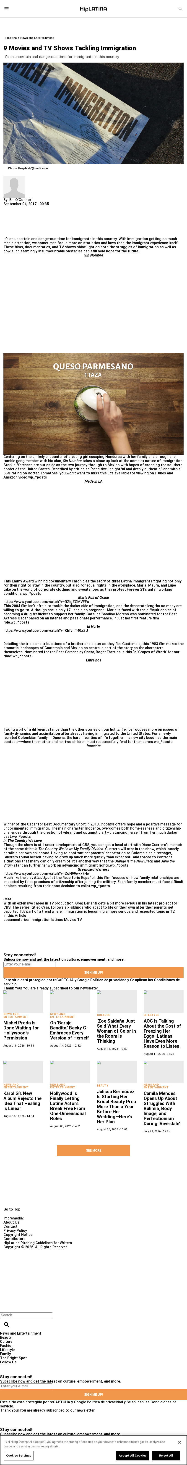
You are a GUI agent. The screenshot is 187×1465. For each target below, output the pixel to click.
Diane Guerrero (154, 845)
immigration (137, 239)
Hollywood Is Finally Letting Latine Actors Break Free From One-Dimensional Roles (68, 1106)
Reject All (166, 1455)
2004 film (19, 606)
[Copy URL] (14, 221)
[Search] (180, 9)
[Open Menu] (6, 9)
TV (79, 920)
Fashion (6, 1345)
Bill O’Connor (20, 200)
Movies (70, 920)
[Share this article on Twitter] (31, 208)
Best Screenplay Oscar (75, 652)
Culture (103, 1015)
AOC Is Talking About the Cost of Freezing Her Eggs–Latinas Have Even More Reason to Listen (162, 1033)
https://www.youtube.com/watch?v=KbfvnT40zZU (45, 630)
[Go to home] (93, 1188)
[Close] (180, 1442)
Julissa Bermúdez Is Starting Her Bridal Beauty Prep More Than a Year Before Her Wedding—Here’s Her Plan (116, 1106)
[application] (93, 404)
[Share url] (8, 232)
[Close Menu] (5, 1307)
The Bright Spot (13, 1358)
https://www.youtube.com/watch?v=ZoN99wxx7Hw (46, 873)
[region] (93, 1450)
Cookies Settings (18, 1455)
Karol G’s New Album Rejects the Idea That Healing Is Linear (22, 1101)
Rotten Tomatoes (43, 473)
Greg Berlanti (86, 903)
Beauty (102, 1085)
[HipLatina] (93, 8)
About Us (11, 1222)
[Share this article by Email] (42, 208)
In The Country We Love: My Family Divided (68, 849)
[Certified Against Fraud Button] (19, 1251)
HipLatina (10, 38)
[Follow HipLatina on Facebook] (5, 1366)
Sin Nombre (72, 461)
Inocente (107, 824)
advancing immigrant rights (85, 865)
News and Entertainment (37, 38)
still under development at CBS (63, 845)
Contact (10, 1226)
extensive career (30, 903)
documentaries (16, 920)
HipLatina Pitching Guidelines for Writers (37, 1243)
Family (5, 1354)
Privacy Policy (15, 1230)
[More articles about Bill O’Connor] (14, 178)
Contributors (14, 1239)
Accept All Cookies (132, 1455)
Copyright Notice (17, 1234)
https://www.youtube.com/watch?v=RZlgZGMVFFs (46, 602)
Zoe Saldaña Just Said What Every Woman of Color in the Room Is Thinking (116, 1031)
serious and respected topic (141, 911)
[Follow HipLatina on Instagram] (27, 1366)
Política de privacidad (108, 980)
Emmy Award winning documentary (41, 581)
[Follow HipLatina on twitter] (16, 1366)
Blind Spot (42, 877)
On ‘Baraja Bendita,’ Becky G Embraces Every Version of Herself (69, 1030)
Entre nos (124, 729)
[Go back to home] (76, 1266)
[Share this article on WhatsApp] (9, 208)
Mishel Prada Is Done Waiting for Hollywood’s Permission (21, 1030)
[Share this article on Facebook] (20, 208)
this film (103, 877)
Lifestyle (151, 1015)
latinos (57, 920)
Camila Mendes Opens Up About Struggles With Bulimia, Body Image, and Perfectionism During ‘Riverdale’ (162, 1108)
